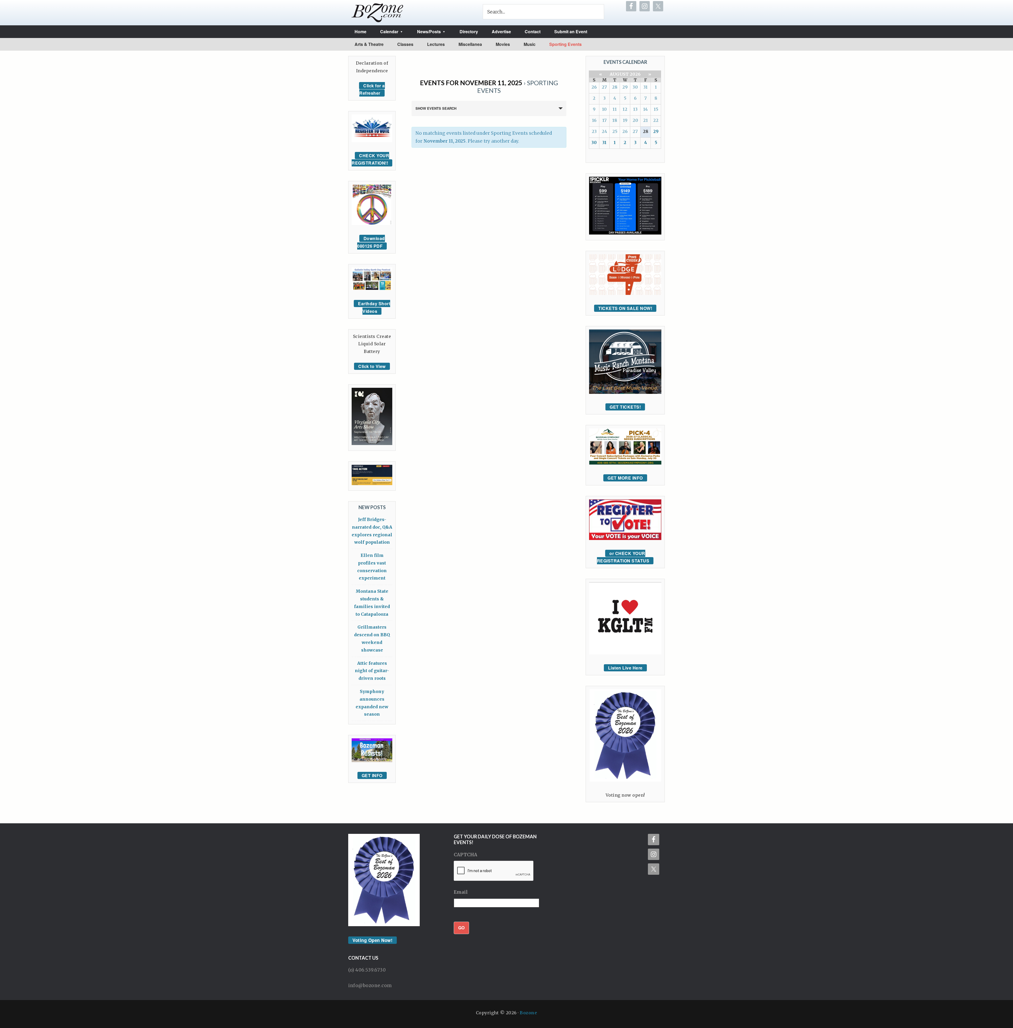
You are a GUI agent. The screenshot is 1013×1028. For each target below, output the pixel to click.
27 (604, 87)
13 (635, 109)
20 (635, 120)
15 (656, 109)
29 (625, 87)
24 (604, 131)
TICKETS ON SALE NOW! (625, 308)
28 (614, 87)
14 (645, 109)
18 (614, 120)
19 (625, 120)
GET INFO (372, 775)
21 (645, 120)
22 (655, 120)
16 (594, 120)
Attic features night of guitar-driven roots (372, 671)
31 (645, 87)
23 (594, 131)
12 (625, 109)
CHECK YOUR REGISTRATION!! (370, 159)
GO (461, 928)
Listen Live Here (625, 668)
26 (594, 87)
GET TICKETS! (625, 407)
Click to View (372, 366)
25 (614, 131)
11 (615, 109)
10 (604, 109)
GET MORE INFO (625, 478)
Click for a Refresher (372, 89)
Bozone (528, 1012)
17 (604, 120)
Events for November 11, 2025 (471, 83)
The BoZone (377, 12)
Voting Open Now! (372, 940)
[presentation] (494, 871)
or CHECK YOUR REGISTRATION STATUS (623, 557)
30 (635, 87)
